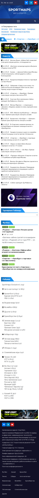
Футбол (11, 227)
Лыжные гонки (10, 328)
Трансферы (31, 29)
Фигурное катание (11, 330)
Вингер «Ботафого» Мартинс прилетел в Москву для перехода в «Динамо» (19, 162)
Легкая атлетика (11, 343)
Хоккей (7, 393)
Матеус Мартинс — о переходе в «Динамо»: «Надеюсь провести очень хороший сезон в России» (19, 107)
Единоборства (10, 316)
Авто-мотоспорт (11, 289)
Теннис (7, 357)
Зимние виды (9, 321)
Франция (7, 384)
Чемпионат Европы (12, 387)
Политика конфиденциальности (12, 466)
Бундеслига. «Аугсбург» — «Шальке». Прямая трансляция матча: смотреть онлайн (18, 119)
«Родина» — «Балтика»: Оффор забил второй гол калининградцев (16, 251)
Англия (7, 368)
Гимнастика (9, 341)
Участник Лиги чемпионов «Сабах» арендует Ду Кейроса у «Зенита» (17, 100)
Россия (5, 227)
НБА (6, 298)
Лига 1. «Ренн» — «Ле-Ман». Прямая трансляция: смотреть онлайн (17, 150)
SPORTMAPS (19, 10)
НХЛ (6, 398)
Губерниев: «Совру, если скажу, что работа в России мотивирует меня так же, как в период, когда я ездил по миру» (17, 87)
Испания (7, 373)
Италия (7, 375)
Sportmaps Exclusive (10, 285)
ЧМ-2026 (4, 29)
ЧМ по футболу (10, 389)
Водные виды (9, 303)
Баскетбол (8, 294)
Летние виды (9, 339)
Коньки (7, 325)
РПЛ (10, 29)
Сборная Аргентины (8, 34)
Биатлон (7, 323)
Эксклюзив (5, 32)
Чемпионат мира (19, 29)
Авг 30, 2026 (8, 234)
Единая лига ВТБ (11, 296)
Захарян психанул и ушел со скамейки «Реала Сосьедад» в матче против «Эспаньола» (18, 133)
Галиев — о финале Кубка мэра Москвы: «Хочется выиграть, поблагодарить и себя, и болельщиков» (19, 74)
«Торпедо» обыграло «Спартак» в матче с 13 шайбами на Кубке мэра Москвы (19, 156)
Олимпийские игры (11, 352)
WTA (6, 362)
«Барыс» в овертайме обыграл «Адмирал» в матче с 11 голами (16, 145)
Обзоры (7, 348)
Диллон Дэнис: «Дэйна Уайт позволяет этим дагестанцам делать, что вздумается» (19, 61)
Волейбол (8, 307)
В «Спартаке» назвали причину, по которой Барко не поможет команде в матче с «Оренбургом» (17, 126)
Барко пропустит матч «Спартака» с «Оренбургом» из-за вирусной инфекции (18, 268)
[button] (35, 21)
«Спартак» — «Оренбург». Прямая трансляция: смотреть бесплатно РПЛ (17, 94)
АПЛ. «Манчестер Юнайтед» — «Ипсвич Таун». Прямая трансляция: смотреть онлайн (19, 113)
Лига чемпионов (10, 380)
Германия (8, 371)
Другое (7, 312)
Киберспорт (9, 334)
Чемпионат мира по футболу (20, 32)
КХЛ (6, 396)
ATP (6, 359)
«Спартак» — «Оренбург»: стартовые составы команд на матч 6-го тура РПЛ (18, 139)
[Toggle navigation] (18, 21)
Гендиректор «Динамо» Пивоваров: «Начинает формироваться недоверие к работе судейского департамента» (17, 169)
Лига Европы (9, 378)
